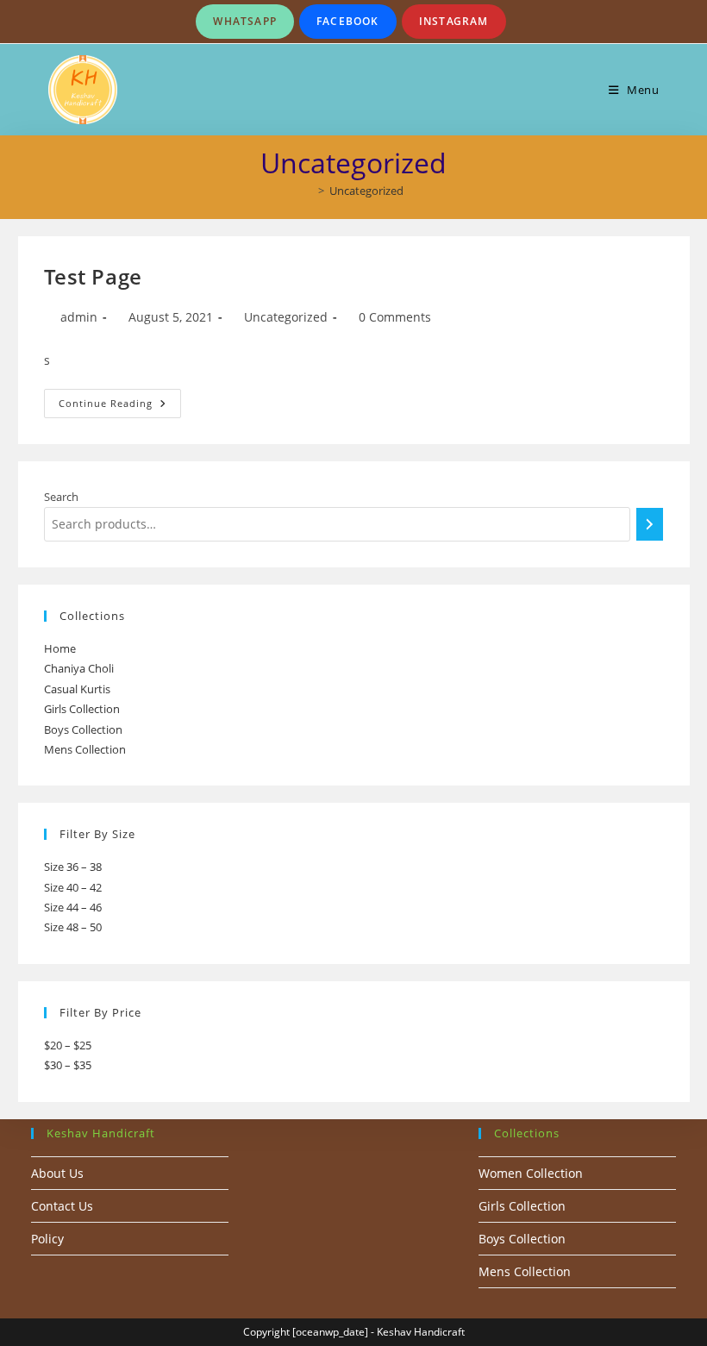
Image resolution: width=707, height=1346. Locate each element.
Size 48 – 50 (73, 927)
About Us (57, 1173)
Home (60, 648)
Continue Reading (120, 406)
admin (78, 317)
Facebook (347, 21)
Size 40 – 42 (73, 887)
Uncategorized (366, 190)
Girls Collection (82, 709)
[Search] (649, 524)
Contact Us (62, 1206)
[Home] (308, 190)
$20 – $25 (67, 1045)
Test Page (93, 276)
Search (61, 496)
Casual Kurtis (77, 689)
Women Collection (531, 1173)
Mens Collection (85, 749)
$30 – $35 (67, 1065)
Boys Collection (83, 729)
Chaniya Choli (79, 668)
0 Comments (395, 317)
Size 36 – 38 (73, 866)
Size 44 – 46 (73, 907)
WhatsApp (245, 21)
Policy (47, 1238)
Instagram (454, 21)
